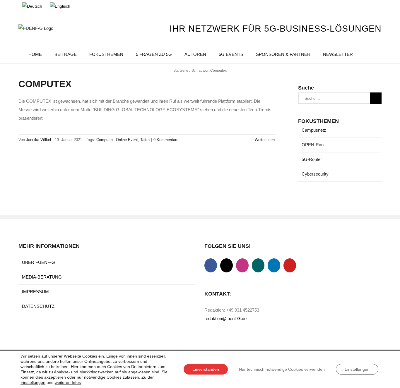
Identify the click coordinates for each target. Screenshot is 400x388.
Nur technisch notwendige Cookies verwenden (282, 369)
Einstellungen (32, 382)
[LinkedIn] (274, 265)
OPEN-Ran (313, 144)
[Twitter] (226, 265)
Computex (105, 140)
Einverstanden (205, 369)
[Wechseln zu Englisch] (60, 6)
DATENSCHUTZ (38, 306)
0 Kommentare (165, 140)
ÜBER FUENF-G (38, 262)
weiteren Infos (68, 382)
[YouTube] (289, 265)
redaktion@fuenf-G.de (225, 318)
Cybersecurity (315, 173)
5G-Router (312, 159)
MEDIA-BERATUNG (42, 276)
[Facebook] (210, 265)
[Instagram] (242, 265)
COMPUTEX (44, 84)
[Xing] (258, 265)
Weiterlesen (265, 140)
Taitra (145, 140)
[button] (367, 53)
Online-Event (127, 140)
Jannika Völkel (38, 140)
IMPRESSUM (35, 291)
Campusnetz (314, 130)
